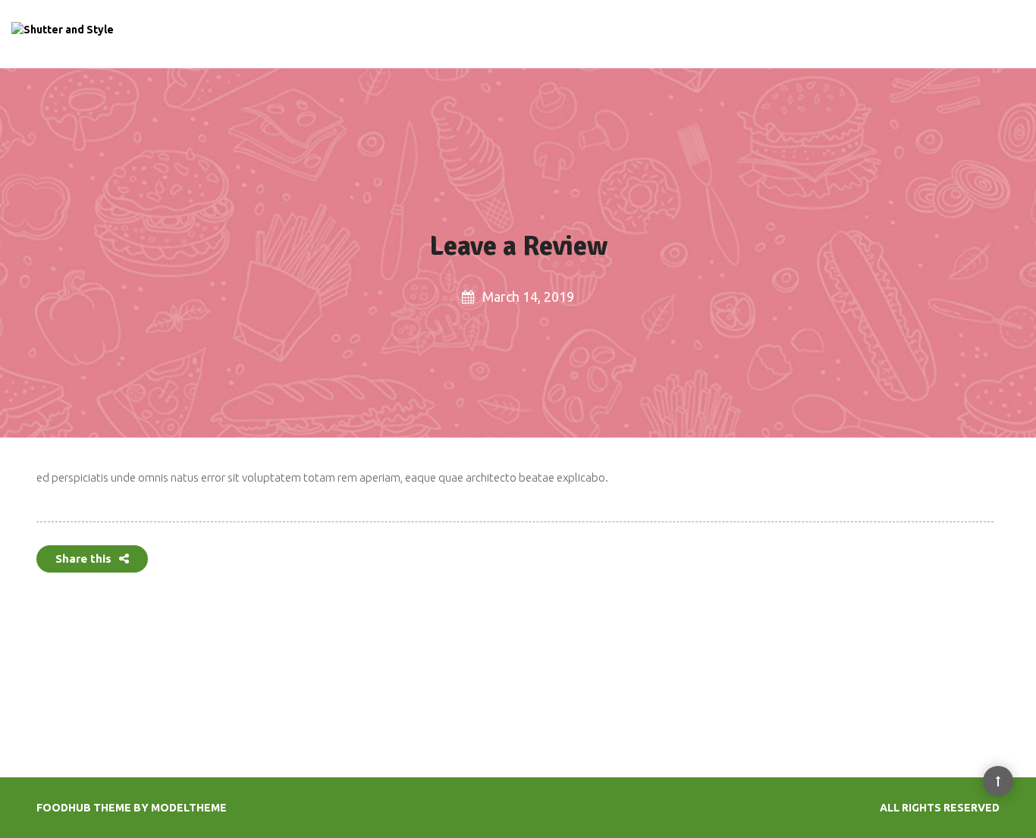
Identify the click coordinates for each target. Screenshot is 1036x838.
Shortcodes (918, 35)
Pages (781, 35)
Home (682, 35)
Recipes (731, 35)
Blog (822, 35)
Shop (861, 35)
